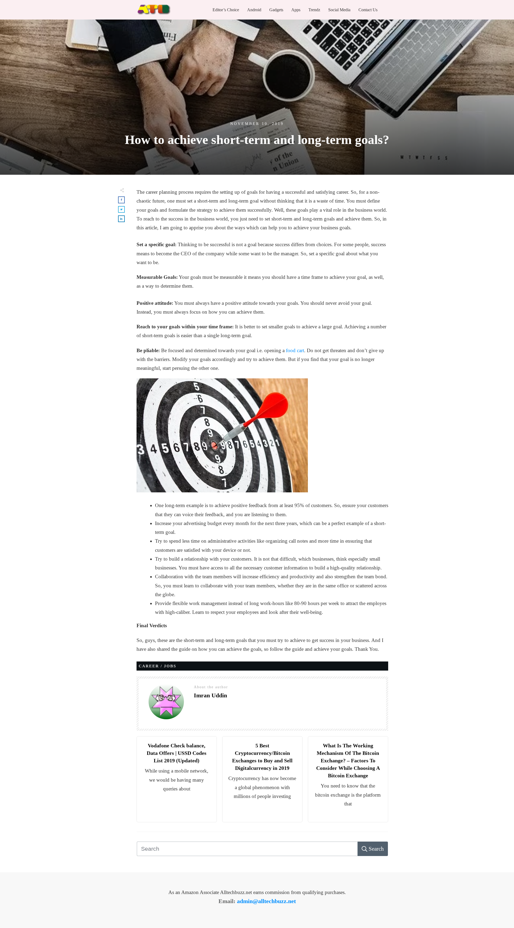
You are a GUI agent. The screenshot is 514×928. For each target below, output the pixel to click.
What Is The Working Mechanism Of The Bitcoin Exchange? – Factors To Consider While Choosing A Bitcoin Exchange (348, 760)
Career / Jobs (157, 666)
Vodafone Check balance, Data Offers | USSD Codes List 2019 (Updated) (176, 753)
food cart (294, 350)
